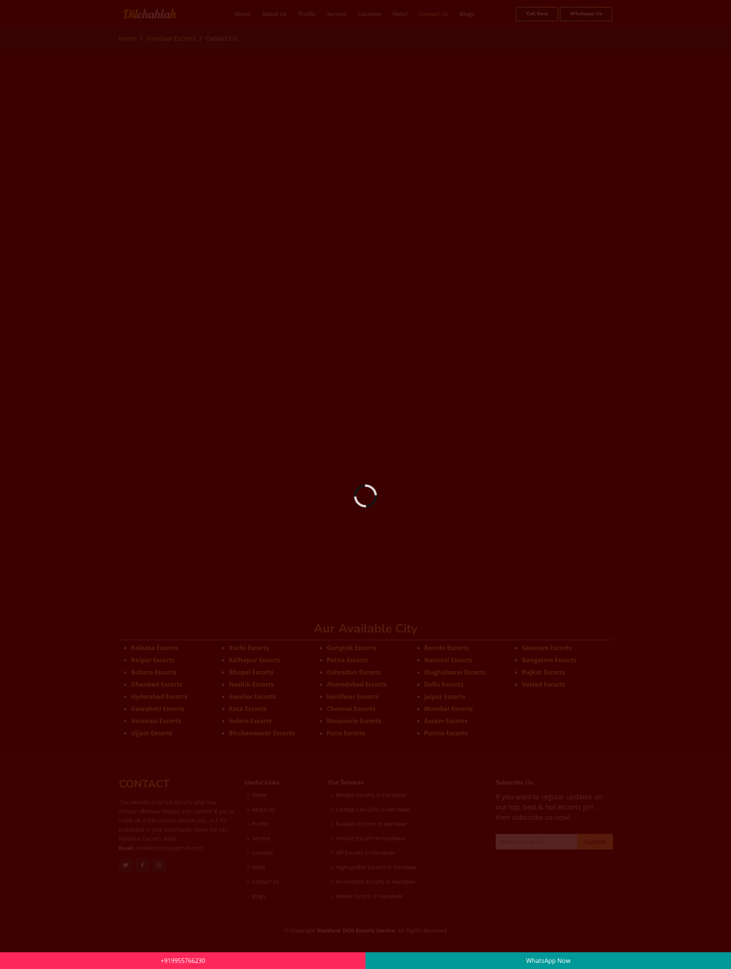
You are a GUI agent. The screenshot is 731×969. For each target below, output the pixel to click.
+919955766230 (183, 960)
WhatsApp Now (548, 960)
